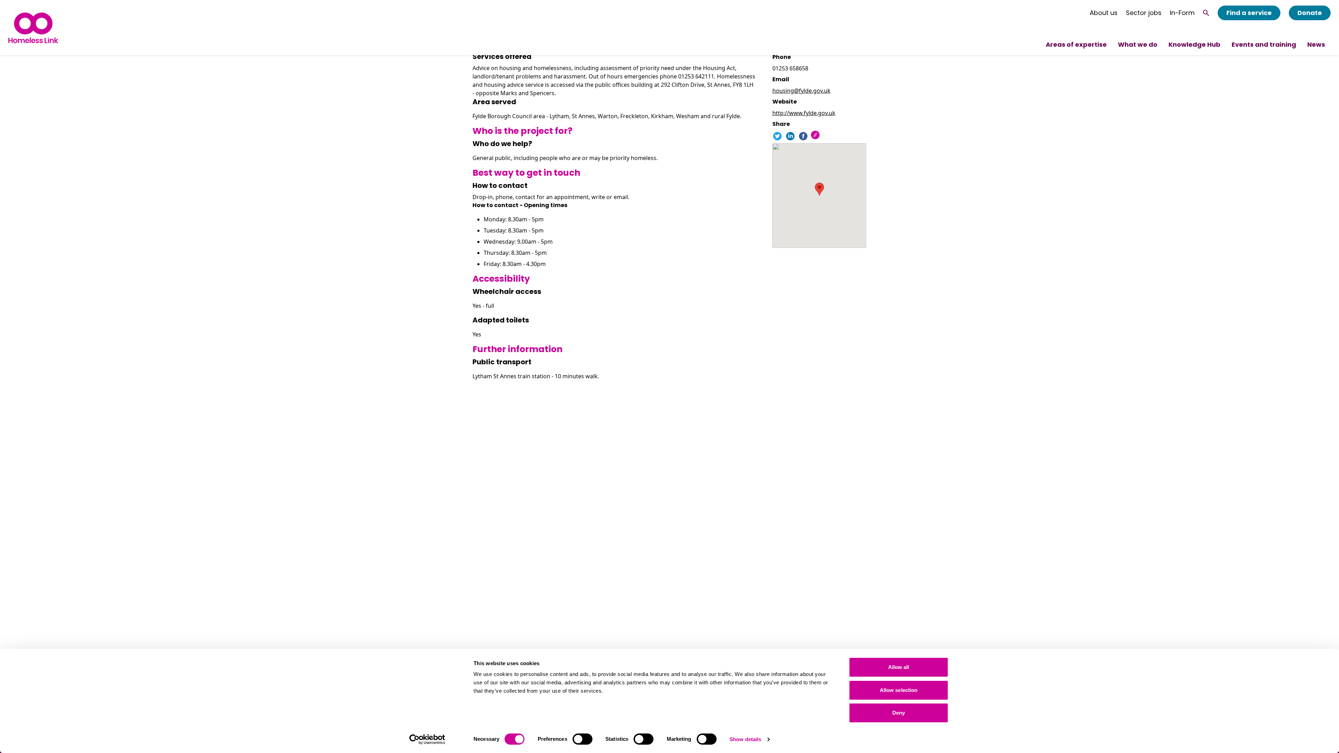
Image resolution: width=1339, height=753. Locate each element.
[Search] (1206, 13)
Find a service (1249, 12)
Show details (745, 739)
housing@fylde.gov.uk (801, 90)
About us (1104, 13)
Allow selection (899, 690)
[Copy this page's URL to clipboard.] (816, 136)
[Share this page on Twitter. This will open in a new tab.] (777, 136)
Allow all (898, 667)
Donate (1310, 12)
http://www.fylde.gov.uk (803, 113)
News (1316, 44)
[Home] (33, 27)
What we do (1137, 44)
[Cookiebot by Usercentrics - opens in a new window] (427, 739)
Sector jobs (1144, 13)
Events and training (1264, 44)
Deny (898, 713)
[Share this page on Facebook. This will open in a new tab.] (803, 136)
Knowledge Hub (1194, 44)
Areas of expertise (1076, 44)
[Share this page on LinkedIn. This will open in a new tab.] (790, 136)
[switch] (582, 739)
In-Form (1182, 13)
